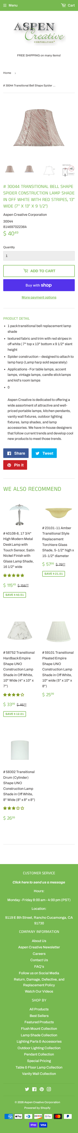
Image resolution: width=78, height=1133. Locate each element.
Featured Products (39, 1022)
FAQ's (39, 966)
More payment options (39, 297)
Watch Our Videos (39, 991)
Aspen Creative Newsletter (39, 947)
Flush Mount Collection (39, 1028)
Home (7, 72)
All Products (39, 1009)
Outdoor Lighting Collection (39, 1048)
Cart (71, 5)
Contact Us (39, 960)
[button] (14, 575)
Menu (13, 5)
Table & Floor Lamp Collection (39, 1067)
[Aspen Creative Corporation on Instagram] (49, 1090)
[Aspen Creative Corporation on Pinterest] (41, 1090)
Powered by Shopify (37, 1107)
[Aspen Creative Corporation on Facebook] (34, 1090)
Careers (39, 954)
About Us (39, 941)
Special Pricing (39, 1061)
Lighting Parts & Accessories (39, 1041)
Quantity (9, 247)
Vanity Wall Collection (39, 1074)
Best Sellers (39, 1016)
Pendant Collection (39, 1054)
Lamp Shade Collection (39, 1035)
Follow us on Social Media (39, 973)
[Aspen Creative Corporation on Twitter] (27, 1090)
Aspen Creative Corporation (42, 1102)
